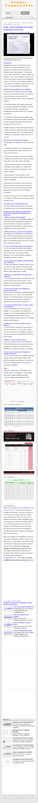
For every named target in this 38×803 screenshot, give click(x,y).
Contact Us (5, 795)
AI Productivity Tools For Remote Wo (23, 759)
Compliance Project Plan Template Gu (23, 722)
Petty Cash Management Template (23, 630)
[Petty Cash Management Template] (8, 633)
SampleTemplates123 (10, 557)
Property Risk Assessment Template (23, 738)
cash (12, 601)
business (8, 601)
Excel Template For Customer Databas (23, 745)
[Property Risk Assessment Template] (7, 742)
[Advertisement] (19, 581)
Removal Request (31, 795)
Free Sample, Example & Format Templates (23, 797)
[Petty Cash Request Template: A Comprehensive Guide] (8, 625)
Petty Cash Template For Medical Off (24, 607)
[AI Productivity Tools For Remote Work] (7, 764)
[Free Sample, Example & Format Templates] (19, 8)
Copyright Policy (12, 795)
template (19, 601)
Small (15, 601)
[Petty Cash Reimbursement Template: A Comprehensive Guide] (8, 617)
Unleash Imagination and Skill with (22, 752)
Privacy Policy (21, 795)
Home (5, 23)
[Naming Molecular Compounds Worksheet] (7, 735)
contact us (30, 560)
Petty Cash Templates (14, 23)
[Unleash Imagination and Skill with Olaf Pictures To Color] (7, 753)
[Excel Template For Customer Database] (7, 746)
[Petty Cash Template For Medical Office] (8, 608)
